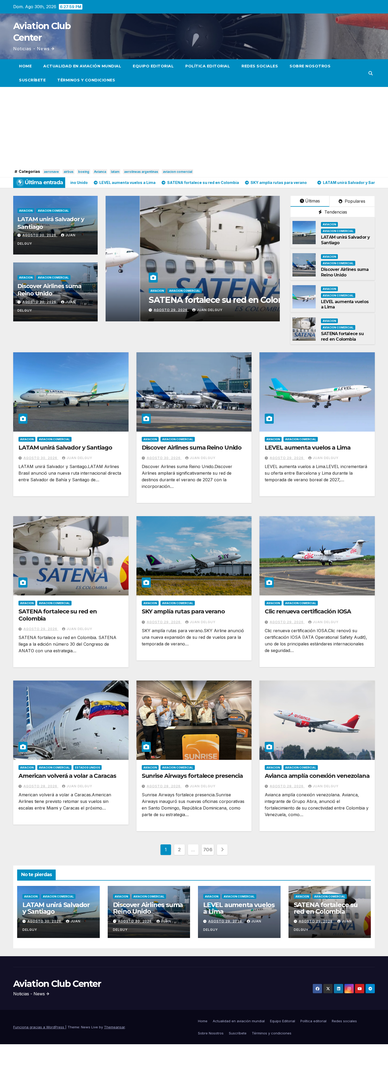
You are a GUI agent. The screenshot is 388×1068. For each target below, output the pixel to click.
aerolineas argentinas (141, 172)
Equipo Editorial (153, 66)
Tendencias (335, 212)
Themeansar (114, 1027)
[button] (370, 73)
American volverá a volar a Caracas (67, 775)
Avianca (100, 172)
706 (207, 849)
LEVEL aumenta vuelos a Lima (307, 447)
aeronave (51, 172)
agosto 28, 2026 (40, 786)
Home (25, 66)
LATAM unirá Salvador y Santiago (65, 447)
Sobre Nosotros (310, 66)
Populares (354, 201)
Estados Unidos (87, 767)
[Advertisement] (194, 128)
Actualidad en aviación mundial (82, 66)
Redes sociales (260, 66)
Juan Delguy (256, 310)
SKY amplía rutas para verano (252, 300)
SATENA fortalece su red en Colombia (342, 336)
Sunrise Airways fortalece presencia (192, 775)
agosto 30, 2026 (39, 235)
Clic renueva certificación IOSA (308, 611)
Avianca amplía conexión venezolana (317, 775)
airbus (68, 172)
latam (115, 172)
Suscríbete (32, 80)
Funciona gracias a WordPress (39, 1027)
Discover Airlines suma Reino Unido (49, 290)
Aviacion (26, 210)
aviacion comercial (177, 172)
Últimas (312, 201)
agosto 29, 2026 (217, 310)
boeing (83, 172)
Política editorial (207, 66)
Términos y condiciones (86, 80)
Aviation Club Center (57, 983)
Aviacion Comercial (53, 210)
